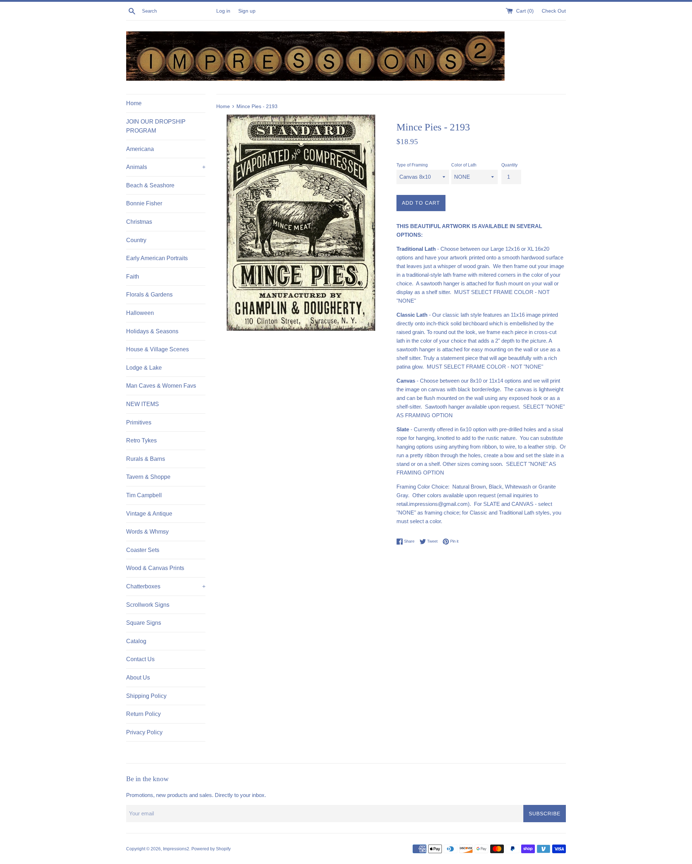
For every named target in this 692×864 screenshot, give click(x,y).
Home (134, 103)
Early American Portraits (157, 258)
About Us (138, 677)
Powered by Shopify (211, 848)
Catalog (136, 641)
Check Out (554, 11)
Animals (165, 167)
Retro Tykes (141, 440)
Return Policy (143, 714)
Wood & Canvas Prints (155, 568)
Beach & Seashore (150, 185)
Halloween (140, 313)
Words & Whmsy (147, 532)
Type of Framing (412, 165)
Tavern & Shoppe (148, 477)
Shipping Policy (146, 696)
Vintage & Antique (149, 514)
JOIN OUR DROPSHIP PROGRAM (156, 126)
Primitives (138, 422)
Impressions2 (176, 848)
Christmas (139, 222)
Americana (140, 149)
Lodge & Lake (144, 368)
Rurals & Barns (145, 459)
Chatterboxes (165, 586)
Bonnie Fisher (144, 203)
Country (136, 240)
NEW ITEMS (142, 404)
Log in (223, 11)
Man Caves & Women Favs (161, 386)
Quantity (509, 165)
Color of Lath (463, 165)
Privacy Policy (144, 732)
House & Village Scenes (157, 349)
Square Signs (143, 623)
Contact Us (140, 659)
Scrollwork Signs (147, 605)
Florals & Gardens (149, 294)
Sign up (247, 11)
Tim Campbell (144, 495)
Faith (132, 276)
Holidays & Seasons (152, 331)
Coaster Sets (142, 550)
